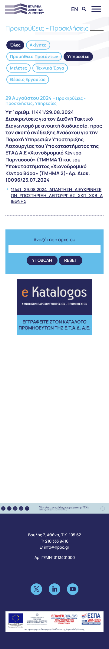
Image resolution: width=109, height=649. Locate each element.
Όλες (15, 45)
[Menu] (96, 9)
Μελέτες (18, 68)
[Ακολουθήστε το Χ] (36, 589)
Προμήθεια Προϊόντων (34, 56)
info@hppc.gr (56, 547)
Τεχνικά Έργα (50, 68)
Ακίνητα (38, 45)
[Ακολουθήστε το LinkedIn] (54, 589)
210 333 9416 (56, 541)
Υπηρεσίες (78, 56)
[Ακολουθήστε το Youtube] (72, 589)
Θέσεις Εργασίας (27, 79)
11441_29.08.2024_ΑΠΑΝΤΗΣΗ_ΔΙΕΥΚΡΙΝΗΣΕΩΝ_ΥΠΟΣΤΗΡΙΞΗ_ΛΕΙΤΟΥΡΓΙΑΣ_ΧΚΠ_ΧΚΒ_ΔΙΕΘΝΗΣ (57, 195)
